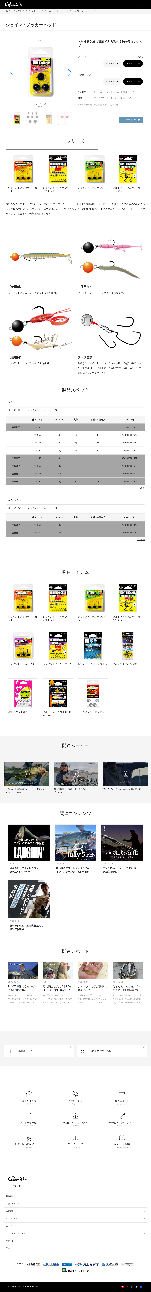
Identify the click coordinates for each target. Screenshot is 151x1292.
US (14, 1186)
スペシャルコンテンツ (15, 1233)
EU (20, 1186)
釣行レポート (11, 1219)
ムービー (10, 1226)
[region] (75, 175)
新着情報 (10, 1211)
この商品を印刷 (129, 120)
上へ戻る (141, 488)
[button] (70, 72)
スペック (130, 63)
